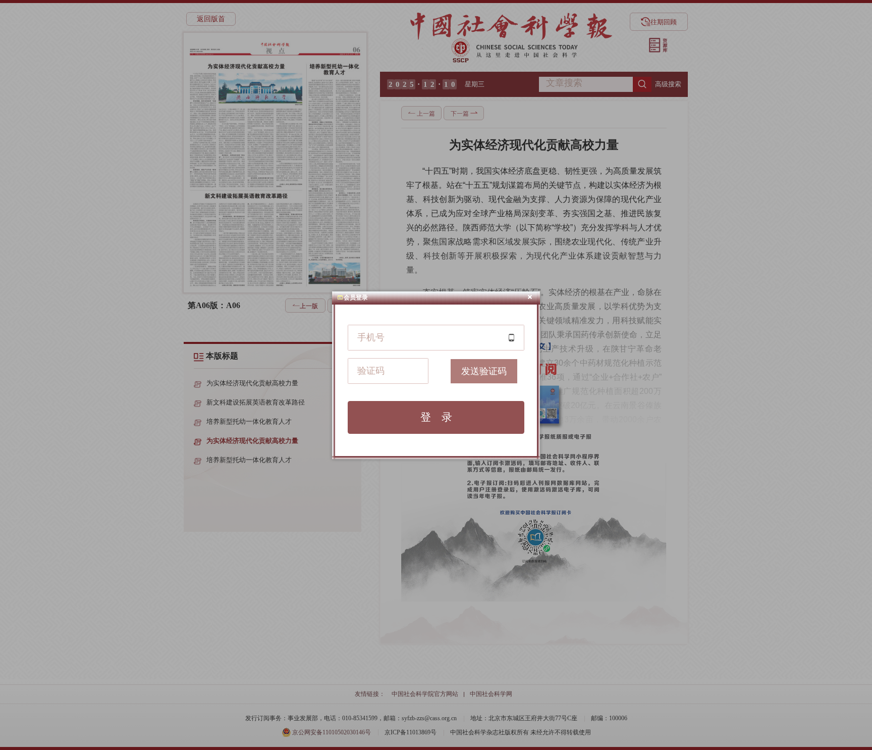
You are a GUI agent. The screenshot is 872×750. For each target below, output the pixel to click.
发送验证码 (484, 371)
